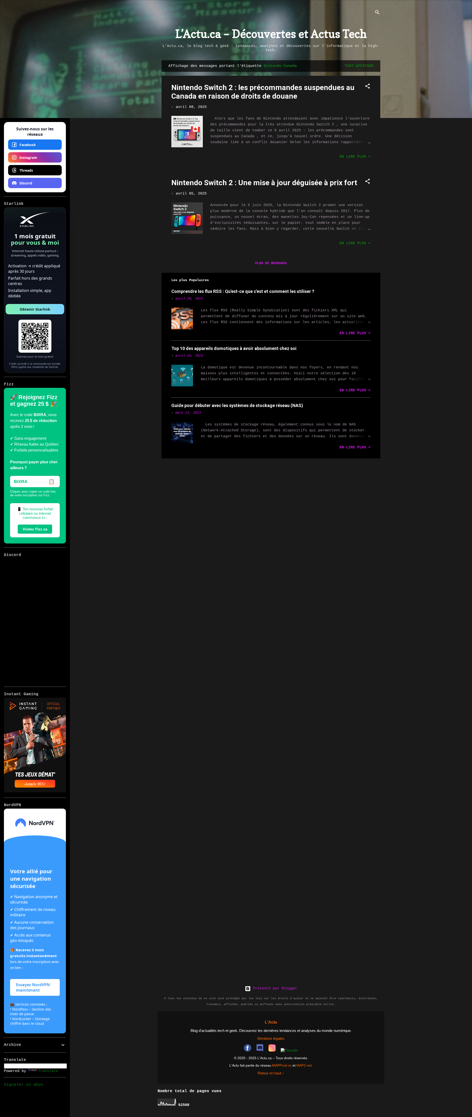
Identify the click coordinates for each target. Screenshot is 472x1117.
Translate (48, 1071)
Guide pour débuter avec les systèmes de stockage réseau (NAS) (237, 405)
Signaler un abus (23, 1085)
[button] (367, 87)
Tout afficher (359, 66)
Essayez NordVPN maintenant (33, 987)
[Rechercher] (377, 13)
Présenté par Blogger (274, 988)
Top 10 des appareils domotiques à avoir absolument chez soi (233, 348)
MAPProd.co (282, 1065)
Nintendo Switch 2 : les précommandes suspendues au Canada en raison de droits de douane (262, 91)
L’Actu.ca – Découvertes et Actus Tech (271, 34)
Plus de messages (271, 263)
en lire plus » (354, 157)
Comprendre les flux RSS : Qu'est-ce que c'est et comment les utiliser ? (242, 291)
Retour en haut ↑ (271, 1073)
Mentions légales (270, 1038)
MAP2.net (304, 1065)
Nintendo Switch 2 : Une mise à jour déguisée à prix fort (264, 182)
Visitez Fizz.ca (35, 529)
